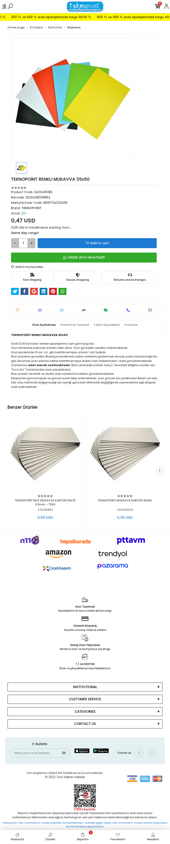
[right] (160, 471)
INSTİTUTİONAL (85, 687)
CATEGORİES (85, 711)
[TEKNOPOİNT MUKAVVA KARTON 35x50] (125, 454)
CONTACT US (85, 723)
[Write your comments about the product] (63, 310)
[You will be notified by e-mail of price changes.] (107, 310)
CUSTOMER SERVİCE (85, 699)
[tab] (44, 324)
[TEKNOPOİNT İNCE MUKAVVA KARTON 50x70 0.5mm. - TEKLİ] (45, 454)
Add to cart (99, 243)
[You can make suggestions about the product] (151, 310)
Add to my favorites (29, 267)
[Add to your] (85, 310)
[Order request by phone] (129, 310)
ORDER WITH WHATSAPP (86, 257)
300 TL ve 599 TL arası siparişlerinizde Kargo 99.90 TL (44, 17)
